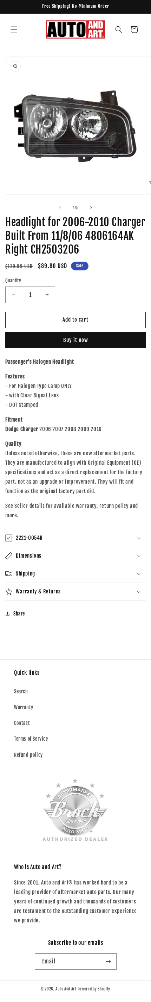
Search (21, 691)
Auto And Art (65, 989)
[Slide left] (60, 207)
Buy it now (75, 340)
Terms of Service (31, 739)
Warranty (23, 707)
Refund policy (28, 755)
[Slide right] (91, 207)
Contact (22, 723)
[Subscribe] (108, 961)
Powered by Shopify (94, 989)
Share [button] (19, 614)
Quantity (13, 280)
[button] (14, 29)
